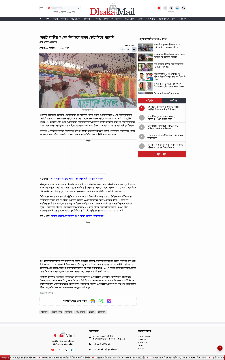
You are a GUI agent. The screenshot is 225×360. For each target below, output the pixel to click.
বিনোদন (118, 19)
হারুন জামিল (68, 344)
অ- (128, 49)
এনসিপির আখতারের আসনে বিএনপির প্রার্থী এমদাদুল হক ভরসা (77, 178)
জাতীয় (55, 19)
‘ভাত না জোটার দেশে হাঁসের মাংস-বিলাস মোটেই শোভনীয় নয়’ (77, 216)
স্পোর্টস (107, 19)
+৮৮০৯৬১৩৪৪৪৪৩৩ (101, 344)
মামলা (91, 312)
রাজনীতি (64, 19)
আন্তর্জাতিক (75, 19)
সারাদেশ (86, 19)
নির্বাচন (69, 312)
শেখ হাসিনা (80, 312)
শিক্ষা (174, 19)
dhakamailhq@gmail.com (105, 349)
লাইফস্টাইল (129, 19)
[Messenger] (109, 301)
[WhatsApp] (101, 301)
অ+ (122, 49)
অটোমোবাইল (163, 19)
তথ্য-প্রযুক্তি (150, 19)
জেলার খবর (57, 312)
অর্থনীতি (98, 19)
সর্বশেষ (46, 19)
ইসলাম (140, 19)
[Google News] (92, 301)
